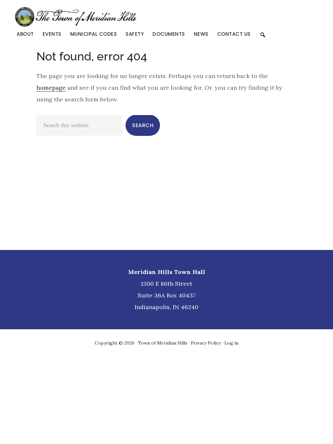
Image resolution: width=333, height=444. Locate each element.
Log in (231, 343)
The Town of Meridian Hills (110, 17)
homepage (51, 87)
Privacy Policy (206, 343)
